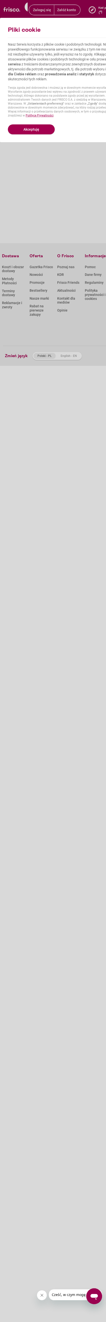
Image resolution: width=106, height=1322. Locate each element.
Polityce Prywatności (39, 115)
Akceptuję (31, 129)
